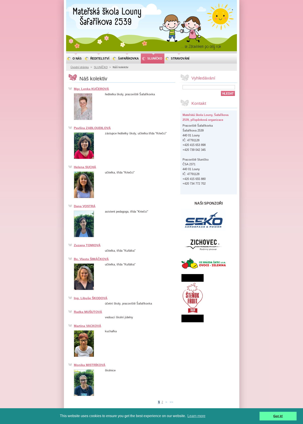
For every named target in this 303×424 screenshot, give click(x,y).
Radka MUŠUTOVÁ (88, 312)
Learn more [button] (196, 416)
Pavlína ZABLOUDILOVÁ (92, 128)
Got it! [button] (278, 416)
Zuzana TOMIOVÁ (87, 245)
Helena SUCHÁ (85, 167)
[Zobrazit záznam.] (83, 120)
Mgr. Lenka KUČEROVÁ (91, 89)
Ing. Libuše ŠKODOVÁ (90, 298)
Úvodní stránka (80, 67)
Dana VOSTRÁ (84, 206)
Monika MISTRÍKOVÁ (89, 365)
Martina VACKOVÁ (87, 326)
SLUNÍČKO (101, 67)
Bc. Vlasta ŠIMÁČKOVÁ (91, 259)
